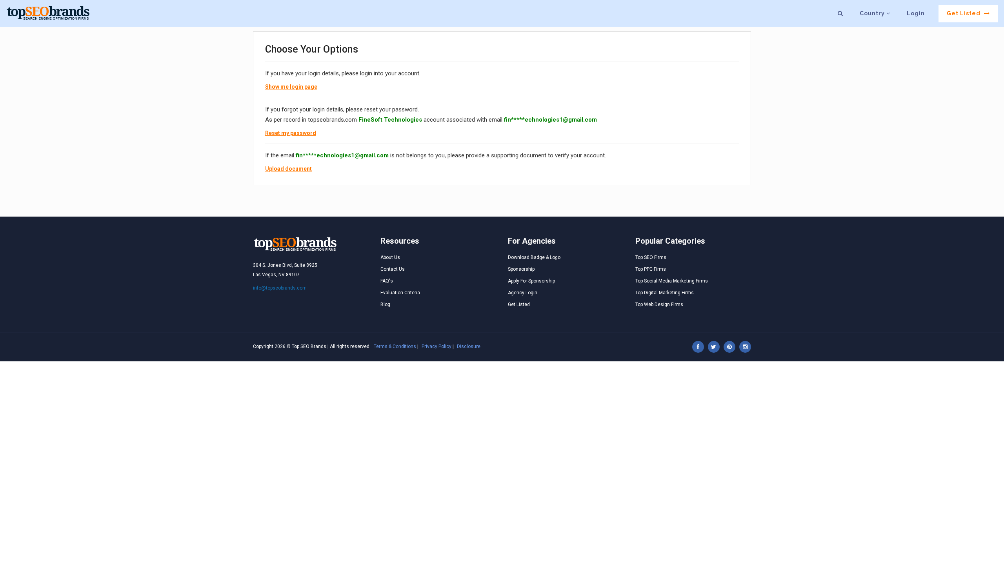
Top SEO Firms (650, 257)
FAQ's (386, 281)
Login (916, 13)
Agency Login (522, 292)
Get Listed (964, 13)
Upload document (288, 169)
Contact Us (392, 269)
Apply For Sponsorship (531, 281)
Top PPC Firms (650, 269)
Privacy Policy (436, 346)
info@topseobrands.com (280, 288)
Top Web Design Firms (659, 304)
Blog (385, 304)
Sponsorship (521, 269)
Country (873, 13)
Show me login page (291, 87)
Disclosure (468, 346)
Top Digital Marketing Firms (664, 292)
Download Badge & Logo (534, 257)
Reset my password (290, 133)
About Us (390, 257)
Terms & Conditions (395, 346)
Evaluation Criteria (400, 292)
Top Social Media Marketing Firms (671, 281)
